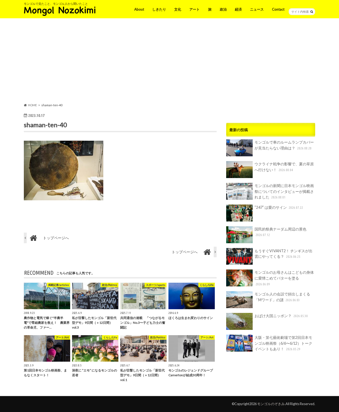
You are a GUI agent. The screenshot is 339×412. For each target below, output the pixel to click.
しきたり (159, 9)
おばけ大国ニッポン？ (281, 315)
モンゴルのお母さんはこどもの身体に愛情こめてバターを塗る (284, 278)
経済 (238, 9)
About (139, 9)
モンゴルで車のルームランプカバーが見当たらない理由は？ (284, 145)
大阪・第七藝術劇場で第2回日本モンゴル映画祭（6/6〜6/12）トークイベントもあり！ (283, 343)
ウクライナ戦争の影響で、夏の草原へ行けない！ (284, 167)
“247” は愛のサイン (279, 207)
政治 (223, 9)
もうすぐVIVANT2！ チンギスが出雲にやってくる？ (284, 254)
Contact (278, 9)
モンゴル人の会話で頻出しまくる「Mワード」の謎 (282, 297)
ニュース (257, 9)
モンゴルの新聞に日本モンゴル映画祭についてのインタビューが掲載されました (284, 191)
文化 (177, 9)
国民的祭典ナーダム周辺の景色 (280, 232)
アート (194, 9)
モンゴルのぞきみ (271, 404)
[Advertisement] (169, 62)
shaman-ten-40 (45, 125)
